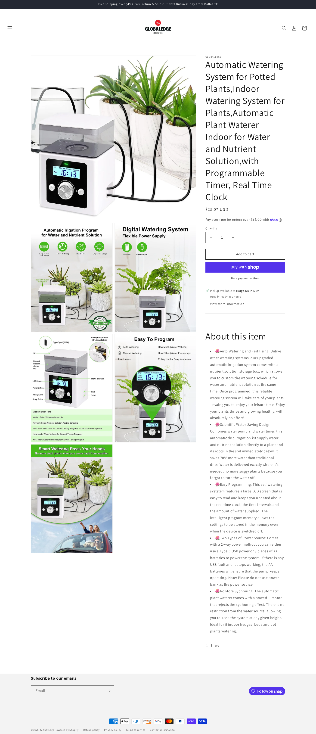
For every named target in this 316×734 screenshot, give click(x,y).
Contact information (162, 729)
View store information (227, 304)
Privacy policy (112, 729)
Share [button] (215, 645)
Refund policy (91, 729)
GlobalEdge (47, 729)
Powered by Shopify (67, 729)
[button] (10, 28)
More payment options (245, 278)
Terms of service (135, 729)
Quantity (211, 228)
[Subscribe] (109, 690)
